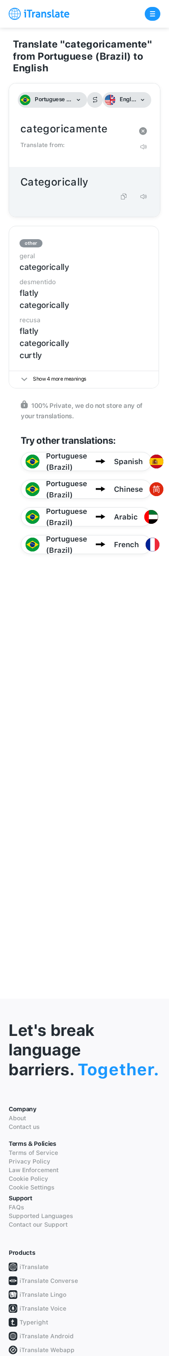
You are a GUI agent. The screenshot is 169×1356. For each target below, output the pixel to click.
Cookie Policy (28, 1178)
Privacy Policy (29, 1161)
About (17, 1118)
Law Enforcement (33, 1170)
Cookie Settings (32, 1187)
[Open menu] (152, 14)
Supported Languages (41, 1215)
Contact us (24, 1126)
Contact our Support (38, 1224)
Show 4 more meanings (59, 379)
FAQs (16, 1207)
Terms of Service (33, 1152)
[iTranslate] (39, 14)
